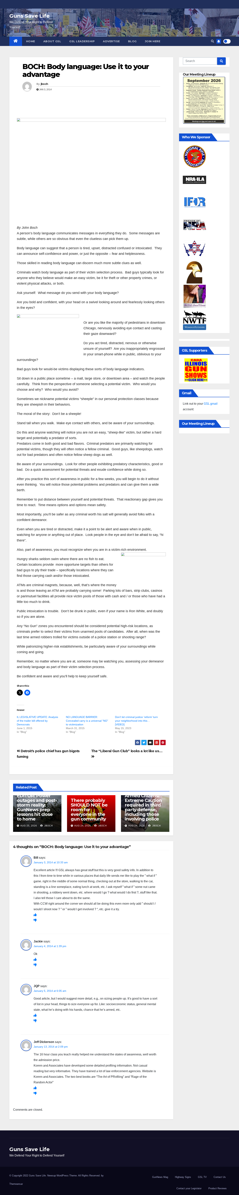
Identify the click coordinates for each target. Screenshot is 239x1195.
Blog (132, 41)
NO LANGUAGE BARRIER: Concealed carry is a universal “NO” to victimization (87, 721)
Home (30, 41)
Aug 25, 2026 (28, 825)
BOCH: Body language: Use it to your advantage (85, 70)
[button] (212, 41)
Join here (152, 41)
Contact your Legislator (188, 1188)
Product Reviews (217, 1188)
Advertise (111, 41)
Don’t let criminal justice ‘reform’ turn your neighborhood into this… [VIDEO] (136, 721)
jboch (44, 84)
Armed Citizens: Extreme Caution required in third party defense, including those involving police (143, 807)
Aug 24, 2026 (82, 825)
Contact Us (220, 1177)
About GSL (52, 41)
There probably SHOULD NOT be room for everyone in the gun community (89, 810)
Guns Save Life (29, 16)
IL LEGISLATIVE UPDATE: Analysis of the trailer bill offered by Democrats (37, 721)
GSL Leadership (82, 41)
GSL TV (202, 1177)
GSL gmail (211, 403)
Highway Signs (183, 1177)
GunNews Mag (160, 1177)
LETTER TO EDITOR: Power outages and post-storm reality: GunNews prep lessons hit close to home (37, 805)
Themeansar (16, 1184)
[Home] (15, 41)
